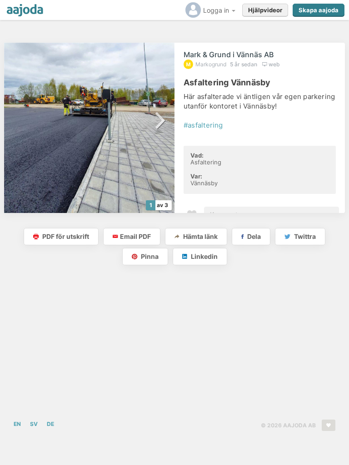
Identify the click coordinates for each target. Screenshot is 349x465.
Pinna (149, 256)
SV (34, 423)
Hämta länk (200, 236)
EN (17, 423)
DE (50, 423)
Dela (253, 236)
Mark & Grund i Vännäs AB (229, 54)
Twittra (304, 236)
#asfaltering (203, 125)
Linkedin (203, 256)
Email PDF (135, 236)
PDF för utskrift (65, 236)
